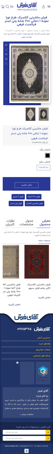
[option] (36, 271)
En (11, 6)
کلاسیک (9, 31)
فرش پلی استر (16, 203)
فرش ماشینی (19, 31)
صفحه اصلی (45, 31)
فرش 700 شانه (34, 196)
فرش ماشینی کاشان (34, 203)
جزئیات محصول (32, 31)
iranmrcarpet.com (11, 446)
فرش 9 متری (18, 196)
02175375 (24, 329)
